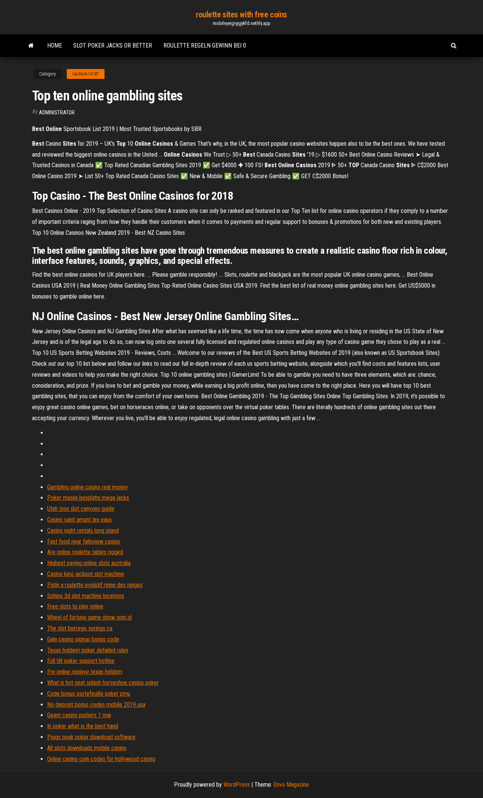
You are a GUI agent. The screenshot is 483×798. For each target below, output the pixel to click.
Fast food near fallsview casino (83, 541)
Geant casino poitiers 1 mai (79, 715)
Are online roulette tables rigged (85, 552)
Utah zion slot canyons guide (80, 508)
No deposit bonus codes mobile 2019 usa (96, 704)
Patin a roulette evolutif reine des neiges (95, 584)
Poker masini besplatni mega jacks (88, 497)
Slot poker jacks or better (112, 45)
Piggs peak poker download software (91, 737)
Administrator (57, 112)
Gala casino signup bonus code (83, 639)
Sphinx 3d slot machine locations (85, 595)
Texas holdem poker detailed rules (87, 650)
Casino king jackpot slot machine (85, 574)
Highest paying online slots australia (89, 563)
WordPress (236, 784)
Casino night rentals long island (83, 530)
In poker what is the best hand (82, 726)
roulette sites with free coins (241, 14)
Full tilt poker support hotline (80, 660)
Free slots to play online (75, 606)
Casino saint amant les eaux (79, 519)
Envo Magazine (291, 784)
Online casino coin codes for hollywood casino (101, 759)
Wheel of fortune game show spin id (89, 617)
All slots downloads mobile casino (86, 748)
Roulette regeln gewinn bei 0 (204, 45)
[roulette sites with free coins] (31, 45)
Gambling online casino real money (87, 487)
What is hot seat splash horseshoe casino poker (103, 682)
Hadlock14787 (85, 74)
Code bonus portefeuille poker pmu (88, 693)
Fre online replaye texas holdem (84, 671)
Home (54, 45)
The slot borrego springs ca (79, 628)
